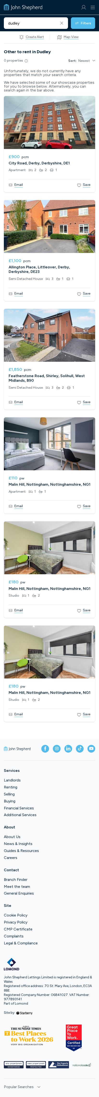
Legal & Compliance (21, 943)
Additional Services (20, 815)
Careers (10, 857)
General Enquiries (19, 893)
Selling (9, 794)
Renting (10, 787)
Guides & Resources (21, 850)
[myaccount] (83, 7)
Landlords (12, 780)
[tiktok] (80, 749)
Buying (9, 801)
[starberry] (24, 1013)
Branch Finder (15, 879)
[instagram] (57, 749)
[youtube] (91, 749)
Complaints (14, 936)
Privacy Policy (15, 922)
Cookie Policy (15, 915)
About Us (12, 836)
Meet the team (17, 886)
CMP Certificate (18, 929)
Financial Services (19, 808)
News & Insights (18, 843)
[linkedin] (68, 749)
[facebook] (45, 749)
